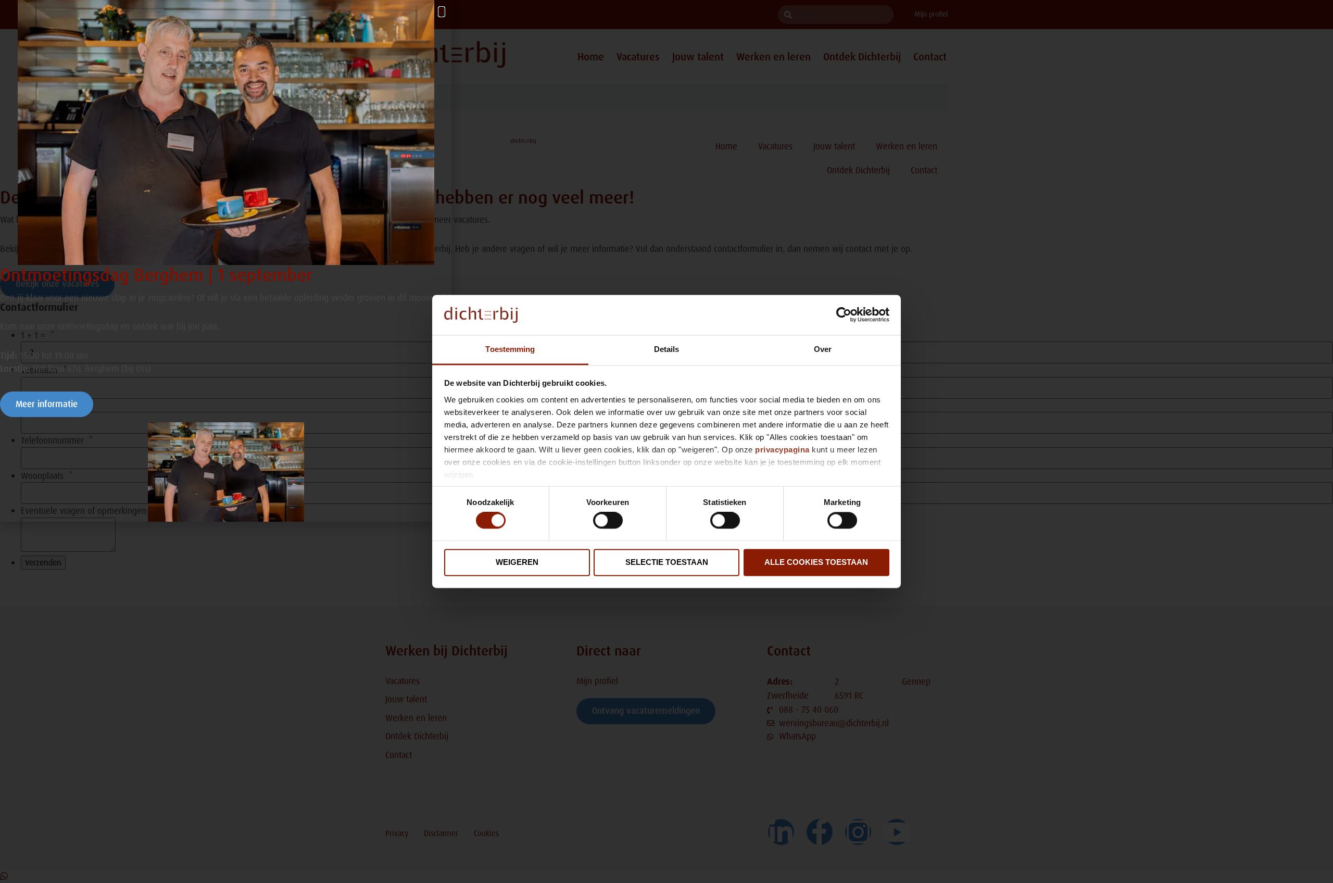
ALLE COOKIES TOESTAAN (816, 562)
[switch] (608, 520)
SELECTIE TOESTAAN (666, 562)
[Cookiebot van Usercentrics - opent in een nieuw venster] (843, 315)
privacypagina (782, 449)
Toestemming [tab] (510, 349)
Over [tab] (823, 349)
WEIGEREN (517, 562)
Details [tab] (667, 349)
